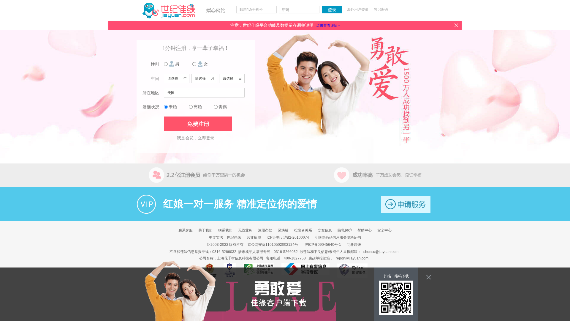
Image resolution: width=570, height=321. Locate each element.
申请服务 (405, 204)
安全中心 (384, 230)
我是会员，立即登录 (195, 138)
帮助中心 (364, 230)
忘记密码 (381, 9)
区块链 (283, 230)
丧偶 (222, 107)
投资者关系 (303, 230)
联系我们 (225, 230)
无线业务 (245, 230)
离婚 (198, 107)
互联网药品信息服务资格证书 (338, 237)
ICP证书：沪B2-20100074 (288, 237)
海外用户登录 (357, 9)
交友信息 (325, 230)
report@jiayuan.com (352, 258)
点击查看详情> (328, 25)
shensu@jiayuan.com (380, 252)
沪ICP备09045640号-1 (323, 245)
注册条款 (265, 230)
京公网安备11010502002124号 (273, 245)
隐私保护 (345, 230)
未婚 (173, 107)
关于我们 (205, 230)
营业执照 (254, 237)
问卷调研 (354, 245)
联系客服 (185, 230)
